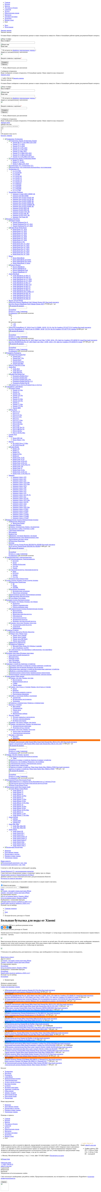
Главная (7, 2)
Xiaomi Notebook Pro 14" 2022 (23, 224)
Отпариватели (17, 708)
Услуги (7, 11)
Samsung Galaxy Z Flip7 (20, 512)
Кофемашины (17, 628)
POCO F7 (16, 418)
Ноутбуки (8, 1073)
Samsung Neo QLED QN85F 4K (23, 203)
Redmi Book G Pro (19, 242)
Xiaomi (15, 568)
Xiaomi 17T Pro (18, 406)
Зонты (15, 688)
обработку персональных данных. (23, 50)
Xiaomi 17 (16, 402)
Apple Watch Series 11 (20, 838)
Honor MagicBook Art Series (22, 259)
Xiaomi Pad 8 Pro (18, 362)
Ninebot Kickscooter (19, 564)
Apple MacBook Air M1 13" (22, 283)
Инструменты (17, 680)
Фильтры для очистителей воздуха (24, 621)
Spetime (15, 575)
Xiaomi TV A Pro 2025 (20, 148)
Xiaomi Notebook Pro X (20, 222)
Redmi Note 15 (17, 468)
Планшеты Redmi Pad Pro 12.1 (23, 381)
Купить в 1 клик (14, 311)
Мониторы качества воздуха (22, 614)
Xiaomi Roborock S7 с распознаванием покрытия (17, 871)
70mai (14, 758)
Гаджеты (8, 1085)
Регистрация (9, 27)
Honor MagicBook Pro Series (22, 261)
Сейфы (15, 683)
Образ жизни (9, 1091)
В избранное (13, 313)
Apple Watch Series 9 (19, 840)
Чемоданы (16, 738)
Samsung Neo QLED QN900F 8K (24, 204)
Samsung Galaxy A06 (19, 488)
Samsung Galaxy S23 (19, 479)
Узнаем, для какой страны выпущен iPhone (15, 893)
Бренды (7, 6)
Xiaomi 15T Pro (18, 401)
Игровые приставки (11, 1087)
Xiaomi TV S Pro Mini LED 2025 (23, 157)
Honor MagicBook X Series (21, 263)
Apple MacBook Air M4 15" (22, 275)
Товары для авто (10, 1093)
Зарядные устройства (12, 1089)
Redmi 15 (16, 450)
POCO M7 (16, 425)
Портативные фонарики (21, 694)
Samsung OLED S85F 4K (21, 208)
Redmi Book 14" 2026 (20, 236)
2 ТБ (14, 325)
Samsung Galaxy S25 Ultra (21, 484)
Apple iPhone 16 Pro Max (21, 810)
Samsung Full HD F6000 (20, 196)
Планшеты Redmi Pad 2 (20, 376)
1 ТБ (14, 324)
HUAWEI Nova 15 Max (20, 443)
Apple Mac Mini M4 (19, 828)
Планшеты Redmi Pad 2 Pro (22, 379)
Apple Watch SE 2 (18, 833)
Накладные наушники (20, 593)
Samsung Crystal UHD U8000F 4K (24, 194)
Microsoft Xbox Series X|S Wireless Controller (27, 646)
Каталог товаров (6, 135)
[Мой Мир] (7, 927)
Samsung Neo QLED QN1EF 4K (23, 197)
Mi (13, 584)
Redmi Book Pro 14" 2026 (21, 247)
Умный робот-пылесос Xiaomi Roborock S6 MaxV (17, 875)
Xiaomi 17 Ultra (18, 404)
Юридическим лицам (12, 13)
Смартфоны (9, 1077)
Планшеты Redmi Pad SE (21, 383)
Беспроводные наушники (21, 591)
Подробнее (12, 309)
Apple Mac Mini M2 (19, 826)
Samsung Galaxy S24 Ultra (21, 482)
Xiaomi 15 (16, 397)
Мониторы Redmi (18, 523)
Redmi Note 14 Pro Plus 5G (21, 465)
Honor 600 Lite (17, 438)
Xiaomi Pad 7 (17, 356)
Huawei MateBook (19, 267)
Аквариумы (17, 697)
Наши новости (6, 861)
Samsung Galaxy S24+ (20, 504)
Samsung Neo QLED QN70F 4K (23, 199)
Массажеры (16, 706)
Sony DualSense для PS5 (21, 648)
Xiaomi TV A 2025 (19, 144)
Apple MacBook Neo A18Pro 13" (23, 291)
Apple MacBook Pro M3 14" (22, 295)
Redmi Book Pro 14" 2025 (21, 245)
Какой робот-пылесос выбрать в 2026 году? (15, 903)
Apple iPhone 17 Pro (19, 813)
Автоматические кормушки (22, 726)
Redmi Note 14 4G (19, 457)
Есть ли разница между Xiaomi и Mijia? (14, 898)
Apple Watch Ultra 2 (19, 844)
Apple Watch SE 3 (18, 835)
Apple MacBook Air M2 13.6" (22, 284)
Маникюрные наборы (20, 713)
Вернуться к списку (7, 957)
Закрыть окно (5, 75)
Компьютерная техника (13, 1078)
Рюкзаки (15, 736)
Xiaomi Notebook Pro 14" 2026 (23, 226)
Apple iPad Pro (17, 372)
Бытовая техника (10, 1084)
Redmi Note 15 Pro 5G (20, 472)
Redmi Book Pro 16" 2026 (21, 254)
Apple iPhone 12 (18, 790)
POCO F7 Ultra (18, 420)
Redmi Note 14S (18, 466)
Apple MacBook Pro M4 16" (22, 299)
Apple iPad (16, 369)
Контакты (8, 15)
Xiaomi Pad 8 (17, 360)
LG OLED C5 (17, 178)
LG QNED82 (17, 187)
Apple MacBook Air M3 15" (22, 288)
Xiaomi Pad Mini (18, 363)
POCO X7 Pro (17, 415)
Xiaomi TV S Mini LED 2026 (22, 155)
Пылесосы (16, 603)
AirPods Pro (16, 822)
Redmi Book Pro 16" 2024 (21, 251)
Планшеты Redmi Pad (20, 378)
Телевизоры (9, 1071)
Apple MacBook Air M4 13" (22, 290)
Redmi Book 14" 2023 (20, 231)
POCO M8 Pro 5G (18, 429)
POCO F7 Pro (17, 417)
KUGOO (16, 561)
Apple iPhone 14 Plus (19, 796)
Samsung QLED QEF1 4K (21, 215)
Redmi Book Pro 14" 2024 (21, 243)
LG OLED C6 (17, 180)
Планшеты (8, 1075)
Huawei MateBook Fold (20, 270)
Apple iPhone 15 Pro (19, 801)
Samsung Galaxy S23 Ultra (21, 500)
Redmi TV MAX (18, 160)
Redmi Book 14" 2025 (20, 235)
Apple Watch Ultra (18, 842)
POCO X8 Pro (17, 431)
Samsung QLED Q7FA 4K (21, 212)
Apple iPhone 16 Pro (19, 808)
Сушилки (16, 712)
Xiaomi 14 (16, 392)
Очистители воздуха (19, 617)
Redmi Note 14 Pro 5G (20, 463)
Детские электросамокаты (21, 719)
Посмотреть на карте (57, 1155)
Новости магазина (9, 885)
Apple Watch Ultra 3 (19, 845)
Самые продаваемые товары (10, 987)
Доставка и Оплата (11, 8)
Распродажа (9, 1098)
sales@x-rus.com (90, 1145)
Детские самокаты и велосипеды (24, 717)
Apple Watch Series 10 (20, 836)
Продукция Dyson (11, 1094)
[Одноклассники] (5, 927)
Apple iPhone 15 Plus (19, 799)
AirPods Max (17, 820)
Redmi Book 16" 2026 (20, 240)
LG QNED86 (17, 188)
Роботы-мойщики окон (20, 607)
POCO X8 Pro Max (19, 433)
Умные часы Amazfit (19, 635)
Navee (15, 562)
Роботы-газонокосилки (20, 605)
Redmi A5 (16, 456)
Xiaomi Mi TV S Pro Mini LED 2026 (24, 142)
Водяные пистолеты (19, 720)
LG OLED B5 (17, 176)
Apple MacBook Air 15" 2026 (22, 281)
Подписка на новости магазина (11, 878)
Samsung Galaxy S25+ (20, 486)
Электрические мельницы (21, 733)
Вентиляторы (17, 610)
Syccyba (15, 566)
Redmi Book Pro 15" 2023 (21, 249)
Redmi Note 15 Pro (19, 470)
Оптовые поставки (11, 16)
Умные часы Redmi (19, 641)
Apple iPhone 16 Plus (19, 806)
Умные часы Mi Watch (20, 639)
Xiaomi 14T (16, 394)
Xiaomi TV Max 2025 (20, 151)
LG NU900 (16, 174)
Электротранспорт (11, 1080)
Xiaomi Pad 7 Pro (18, 358)
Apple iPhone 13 (18, 792)
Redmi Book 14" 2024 (20, 233)
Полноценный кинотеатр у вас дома (13, 864)
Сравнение (23, 311)
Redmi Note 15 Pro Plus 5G (21, 473)
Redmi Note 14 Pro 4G (20, 461)
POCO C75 (16, 411)
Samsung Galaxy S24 (19, 480)
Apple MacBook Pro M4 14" (22, 277)
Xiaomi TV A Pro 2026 (20, 149)
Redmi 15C (16, 452)
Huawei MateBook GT (20, 272)
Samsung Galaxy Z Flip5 (20, 509)
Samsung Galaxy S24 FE (20, 502)
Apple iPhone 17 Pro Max (21, 815)
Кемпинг (16, 690)
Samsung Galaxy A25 (19, 491)
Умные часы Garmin (19, 637)
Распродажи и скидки (12, 854)
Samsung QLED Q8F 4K (21, 213)
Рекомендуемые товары (13, 856)
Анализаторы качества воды (22, 625)
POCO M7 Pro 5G (18, 427)
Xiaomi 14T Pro (18, 395)
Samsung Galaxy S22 (19, 496)
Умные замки (17, 685)
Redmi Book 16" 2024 (20, 229)
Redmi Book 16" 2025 (20, 238)
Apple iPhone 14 (18, 794)
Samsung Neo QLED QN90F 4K (23, 206)
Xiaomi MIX (17, 408)
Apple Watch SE (18, 831)
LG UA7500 (17, 171)
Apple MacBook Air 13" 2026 (22, 279)
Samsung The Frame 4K (20, 217)
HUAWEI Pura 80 (18, 445)
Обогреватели (17, 616)
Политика (8, 18)
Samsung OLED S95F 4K (21, 210)
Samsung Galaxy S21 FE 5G (22, 495)
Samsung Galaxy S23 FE (20, 498)
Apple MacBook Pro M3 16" (22, 297)
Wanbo (15, 586)
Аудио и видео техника (12, 1082)
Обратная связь (6, 1162)
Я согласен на (19, 50)
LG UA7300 (17, 190)
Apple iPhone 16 (18, 804)
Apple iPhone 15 (18, 797)
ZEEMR (15, 587)
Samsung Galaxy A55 (19, 477)
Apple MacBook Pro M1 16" (22, 293)
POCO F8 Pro (17, 422)
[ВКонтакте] (2, 927)
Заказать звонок (6, 30)
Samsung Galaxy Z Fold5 (21, 514)
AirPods (15, 819)
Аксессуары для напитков (21, 731)
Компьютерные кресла (20, 681)
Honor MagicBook (18, 258)
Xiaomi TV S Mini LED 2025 (22, 153)
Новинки (8, 850)
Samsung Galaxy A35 (19, 493)
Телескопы (16, 701)
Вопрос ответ (9, 20)
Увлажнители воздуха (20, 619)
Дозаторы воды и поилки (21, 728)
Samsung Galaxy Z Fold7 (21, 518)
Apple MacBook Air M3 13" (22, 286)
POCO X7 (16, 413)
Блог (2, 889)
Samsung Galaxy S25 (19, 505)
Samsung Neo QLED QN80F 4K (23, 201)
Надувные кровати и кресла (22, 692)
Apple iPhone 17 (18, 812)
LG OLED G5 (17, 181)
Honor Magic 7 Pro (19, 440)
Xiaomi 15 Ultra (18, 399)
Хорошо (4, 1182)
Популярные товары (11, 852)
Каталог (7, 4)
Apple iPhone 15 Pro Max (21, 803)
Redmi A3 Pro (17, 454)
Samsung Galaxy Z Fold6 (21, 516)
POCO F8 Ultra (18, 424)
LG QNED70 (17, 183)
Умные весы (17, 710)
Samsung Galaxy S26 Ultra (21, 507)
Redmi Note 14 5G (19, 459)
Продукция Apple (11, 1096)
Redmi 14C (16, 449)
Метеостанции (17, 612)
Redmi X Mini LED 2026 (21, 164)
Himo (14, 571)
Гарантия (8, 9)
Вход (6, 25)
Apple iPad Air (17, 370)
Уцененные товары (11, 858)
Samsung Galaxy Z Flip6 (20, 511)
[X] (10, 927)
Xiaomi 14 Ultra (18, 390)
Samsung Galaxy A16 (19, 489)
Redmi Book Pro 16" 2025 (21, 252)
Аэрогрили (16, 626)
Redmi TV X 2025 (18, 162)
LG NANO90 (17, 172)
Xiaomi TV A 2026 (19, 146)
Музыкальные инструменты (22, 699)
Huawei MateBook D (19, 268)
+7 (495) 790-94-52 (7, 78)
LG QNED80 (17, 185)
